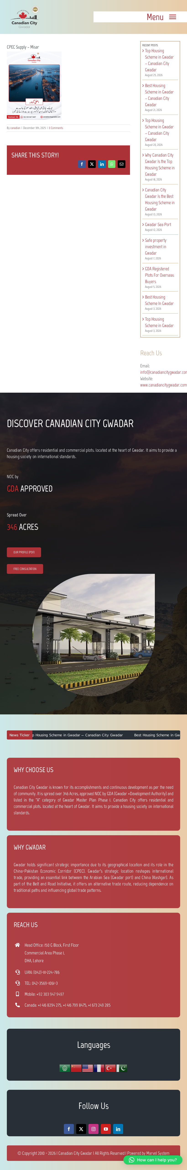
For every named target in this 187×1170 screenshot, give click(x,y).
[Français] (99, 1068)
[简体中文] (76, 1068)
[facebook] (69, 1129)
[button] (152, 1160)
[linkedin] (118, 1129)
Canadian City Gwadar (75, 1153)
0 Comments (56, 128)
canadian (15, 128)
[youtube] (106, 1129)
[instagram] (93, 1129)
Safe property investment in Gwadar (155, 246)
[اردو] (122, 1068)
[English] (88, 1068)
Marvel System (157, 1153)
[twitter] (81, 1129)
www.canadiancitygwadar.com (163, 385)
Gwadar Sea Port (158, 224)
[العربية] (65, 1068)
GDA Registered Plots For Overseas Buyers (159, 275)
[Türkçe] (110, 1068)
